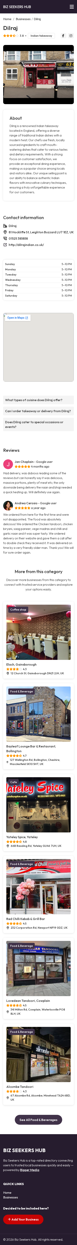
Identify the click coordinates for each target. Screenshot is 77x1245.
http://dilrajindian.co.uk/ (26, 245)
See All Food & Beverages (38, 1120)
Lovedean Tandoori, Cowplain (28, 1001)
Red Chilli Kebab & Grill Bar (25, 919)
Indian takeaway (41, 35)
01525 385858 (18, 238)
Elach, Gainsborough (21, 664)
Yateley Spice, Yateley (22, 837)
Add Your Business (25, 1219)
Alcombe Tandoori (19, 1087)
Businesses (23, 19)
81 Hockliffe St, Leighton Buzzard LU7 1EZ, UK (41, 232)
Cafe (13, 782)
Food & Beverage (21, 691)
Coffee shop (18, 609)
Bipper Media (29, 1170)
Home (7, 19)
